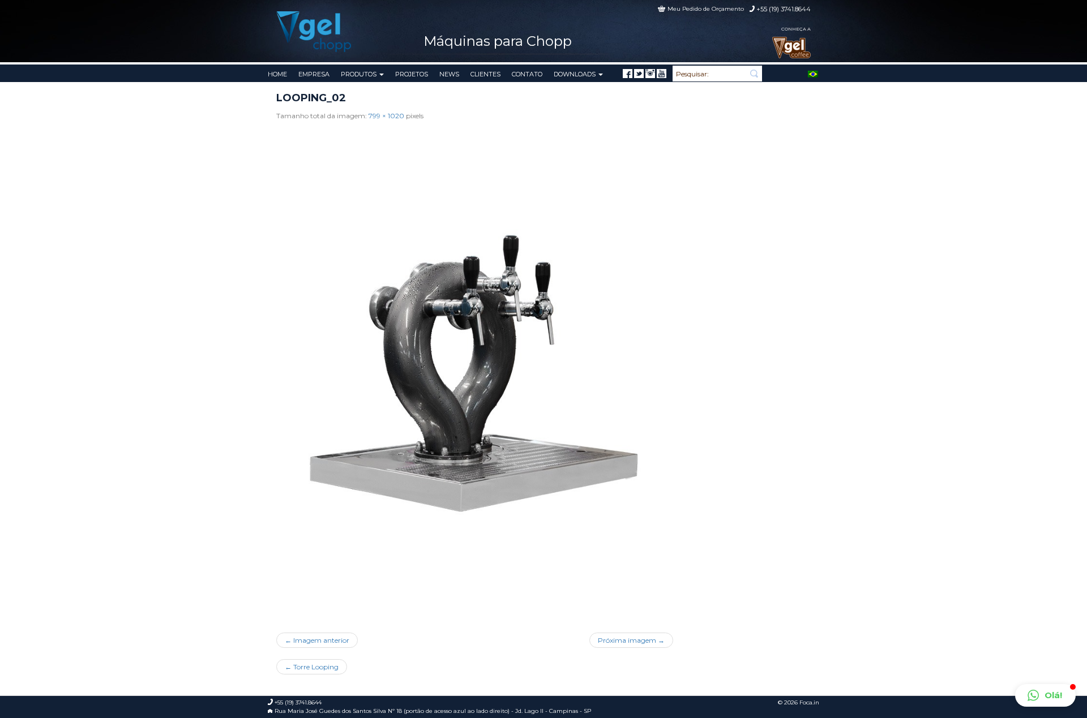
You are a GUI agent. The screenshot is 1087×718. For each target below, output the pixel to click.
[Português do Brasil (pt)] (813, 73)
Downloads (575, 74)
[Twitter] (639, 73)
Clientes (485, 74)
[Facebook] (627, 73)
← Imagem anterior (317, 640)
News (449, 74)
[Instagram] (650, 73)
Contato (527, 74)
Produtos (359, 74)
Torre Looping (312, 667)
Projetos (411, 74)
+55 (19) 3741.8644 (783, 9)
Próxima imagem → (631, 640)
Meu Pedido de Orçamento (705, 8)
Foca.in (809, 702)
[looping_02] (474, 372)
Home (277, 74)
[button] (1045, 695)
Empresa (313, 74)
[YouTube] (661, 73)
